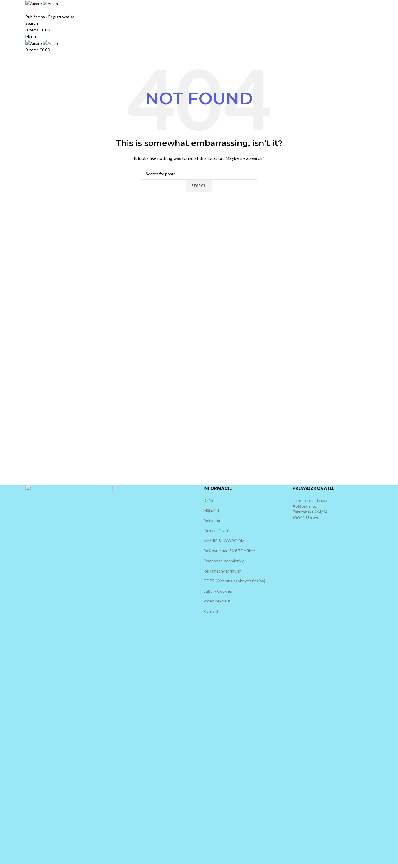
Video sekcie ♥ (216, 600)
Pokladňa (211, 520)
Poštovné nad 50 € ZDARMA (229, 550)
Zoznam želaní (216, 530)
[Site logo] (34, 3)
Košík (208, 500)
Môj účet (211, 510)
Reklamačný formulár (222, 570)
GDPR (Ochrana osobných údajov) (234, 580)
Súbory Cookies (217, 591)
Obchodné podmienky (223, 560)
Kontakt (211, 611)
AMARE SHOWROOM (223, 540)
